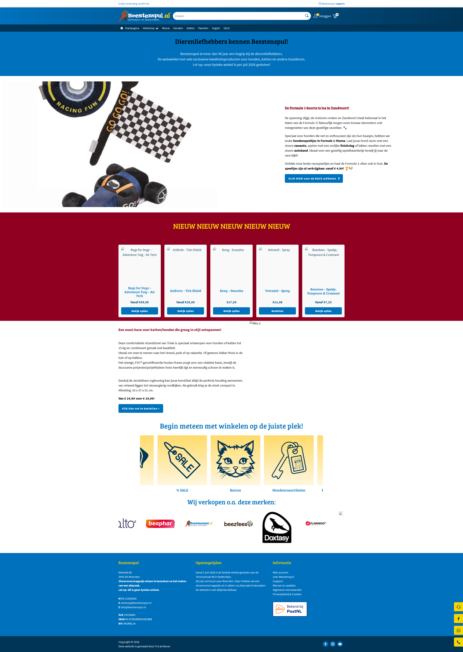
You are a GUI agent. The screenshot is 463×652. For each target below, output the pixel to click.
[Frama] (344, 527)
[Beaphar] (149, 523)
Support (278, 581)
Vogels (216, 28)
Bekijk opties (185, 311)
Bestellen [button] (140, 311)
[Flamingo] (305, 523)
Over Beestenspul (283, 577)
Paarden (203, 28)
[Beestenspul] (188, 523)
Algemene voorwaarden (287, 590)
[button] (338, 16)
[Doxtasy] (266, 527)
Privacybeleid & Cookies (287, 594)
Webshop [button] (148, 28)
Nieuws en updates (284, 585)
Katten (191, 28)
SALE (227, 28)
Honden (178, 28)
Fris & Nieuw (162, 646)
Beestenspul (333, 3)
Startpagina (132, 28)
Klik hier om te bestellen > (141, 408)
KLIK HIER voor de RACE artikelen (312, 178)
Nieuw (166, 28)
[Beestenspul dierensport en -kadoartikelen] (144, 15)
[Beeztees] (227, 523)
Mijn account (280, 572)
